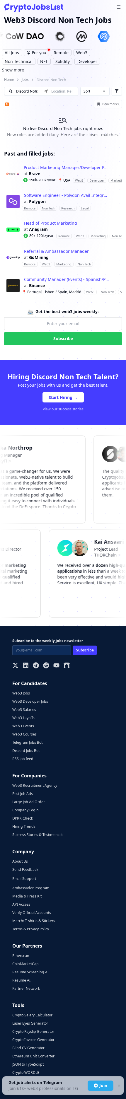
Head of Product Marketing (50, 223)
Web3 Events (23, 725)
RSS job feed (22, 758)
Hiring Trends (23, 826)
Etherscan (20, 955)
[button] (63, 174)
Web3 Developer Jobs (30, 701)
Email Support (24, 878)
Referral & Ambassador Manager (56, 251)
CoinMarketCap (25, 963)
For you (39, 52)
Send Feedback (25, 869)
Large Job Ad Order (28, 801)
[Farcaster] (67, 666)
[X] (15, 666)
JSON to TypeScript (28, 1064)
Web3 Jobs (21, 693)
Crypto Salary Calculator (32, 1015)
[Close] (119, 1086)
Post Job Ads (22, 793)
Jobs (25, 79)
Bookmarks (110, 104)
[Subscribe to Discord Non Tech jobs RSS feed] (6, 104)
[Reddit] (46, 666)
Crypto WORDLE (25, 1072)
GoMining (39, 257)
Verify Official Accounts (31, 912)
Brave (34, 174)
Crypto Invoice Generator (33, 1039)
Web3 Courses (24, 734)
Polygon (37, 201)
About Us (20, 861)
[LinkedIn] (26, 666)
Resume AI (21, 980)
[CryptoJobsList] (33, 7)
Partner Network (26, 988)
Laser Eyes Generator (30, 1023)
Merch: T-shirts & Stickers (33, 920)
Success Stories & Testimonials (37, 834)
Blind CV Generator (28, 1047)
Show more (13, 70)
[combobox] (95, 91)
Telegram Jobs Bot (27, 742)
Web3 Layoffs (23, 717)
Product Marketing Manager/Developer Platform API (66, 167)
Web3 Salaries (24, 709)
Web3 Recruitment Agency (34, 785)
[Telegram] (36, 666)
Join (103, 1085)
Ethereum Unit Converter (33, 1056)
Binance (37, 286)
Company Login (25, 810)
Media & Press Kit (27, 896)
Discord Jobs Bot (26, 750)
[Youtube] (56, 666)
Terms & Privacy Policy (30, 928)
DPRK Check (22, 818)
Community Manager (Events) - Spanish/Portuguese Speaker (66, 279)
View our (63, 409)
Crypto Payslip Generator (33, 1031)
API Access (21, 904)
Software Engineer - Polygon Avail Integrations (66, 195)
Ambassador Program (30, 887)
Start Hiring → (63, 397)
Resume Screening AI (30, 972)
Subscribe (63, 338)
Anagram (38, 229)
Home (9, 79)
